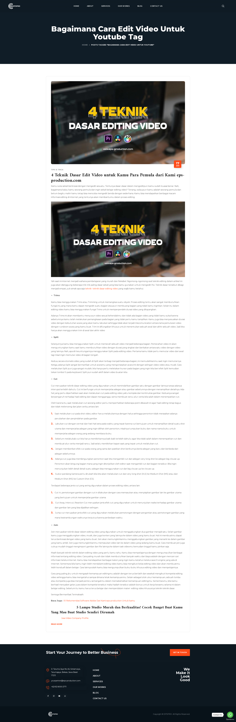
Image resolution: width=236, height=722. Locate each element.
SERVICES (98, 681)
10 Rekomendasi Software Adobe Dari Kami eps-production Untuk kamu (99, 601)
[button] (223, 6)
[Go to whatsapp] (230, 715)
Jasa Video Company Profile (69, 618)
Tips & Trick (57, 170)
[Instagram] (54, 696)
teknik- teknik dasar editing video (101, 288)
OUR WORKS (99, 687)
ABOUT (96, 676)
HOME (96, 670)
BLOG (96, 693)
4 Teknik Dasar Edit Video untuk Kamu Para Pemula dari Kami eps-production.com (117, 178)
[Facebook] (48, 696)
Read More (56, 624)
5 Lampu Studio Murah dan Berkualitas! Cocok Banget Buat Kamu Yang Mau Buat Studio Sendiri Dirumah (117, 610)
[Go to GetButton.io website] (230, 719)
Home (85, 45)
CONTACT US (100, 698)
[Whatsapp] (65, 696)
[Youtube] (59, 696)
